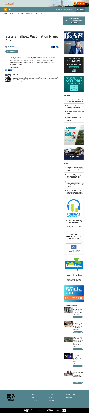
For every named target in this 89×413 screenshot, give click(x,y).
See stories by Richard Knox (20, 82)
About (42, 13)
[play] (6, 9)
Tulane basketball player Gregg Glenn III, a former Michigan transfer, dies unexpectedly (74, 176)
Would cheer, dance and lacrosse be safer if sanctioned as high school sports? (75, 169)
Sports (66, 163)
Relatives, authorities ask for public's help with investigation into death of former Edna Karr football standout (75, 184)
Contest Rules (69, 397)
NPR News (67, 95)
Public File (51, 394)
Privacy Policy (35, 400)
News (5, 13)
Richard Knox (12, 46)
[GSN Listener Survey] (74, 65)
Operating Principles (70, 394)
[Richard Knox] (8, 78)
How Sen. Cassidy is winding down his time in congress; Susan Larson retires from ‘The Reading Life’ (78, 324)
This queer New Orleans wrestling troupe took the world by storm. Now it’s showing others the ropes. (75, 192)
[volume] (10, 9)
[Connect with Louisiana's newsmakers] (74, 264)
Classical (12, 13)
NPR (19, 67)
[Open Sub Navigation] (7, 13)
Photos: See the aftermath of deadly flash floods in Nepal (73, 106)
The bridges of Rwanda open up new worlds (75, 112)
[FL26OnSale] (74, 42)
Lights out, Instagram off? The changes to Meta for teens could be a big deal (75, 119)
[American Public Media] (40, 410)
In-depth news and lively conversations (74, 222)
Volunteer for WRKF (53, 400)
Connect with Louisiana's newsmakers (74, 276)
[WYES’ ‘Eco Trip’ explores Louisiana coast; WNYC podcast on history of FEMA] (68, 310)
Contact (35, 13)
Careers (50, 397)
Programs (20, 13)
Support (28, 13)
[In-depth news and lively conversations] (74, 208)
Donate (82, 3)
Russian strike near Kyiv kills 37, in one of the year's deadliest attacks (75, 100)
